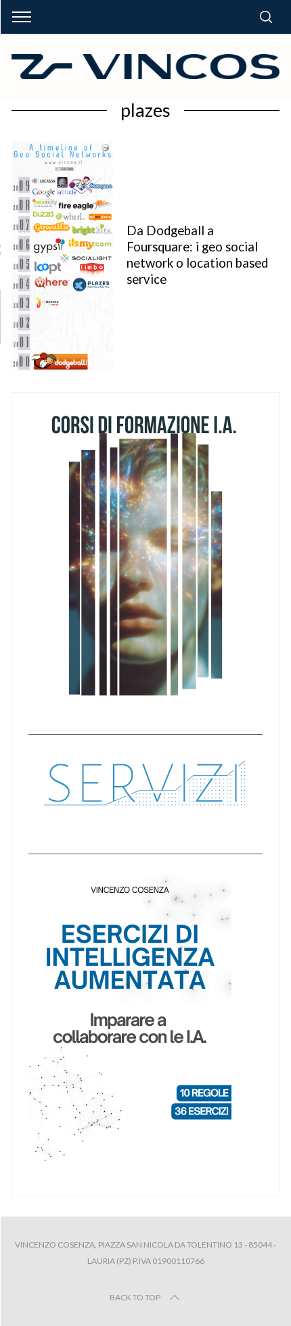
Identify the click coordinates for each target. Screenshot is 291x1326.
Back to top (135, 1297)
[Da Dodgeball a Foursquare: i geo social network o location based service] (62, 256)
